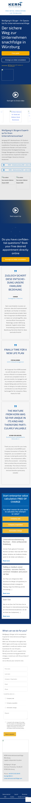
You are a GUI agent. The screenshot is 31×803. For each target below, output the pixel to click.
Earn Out (7, 600)
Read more (6, 561)
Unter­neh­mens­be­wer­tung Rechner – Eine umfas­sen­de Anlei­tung (15, 541)
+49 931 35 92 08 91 (14, 773)
